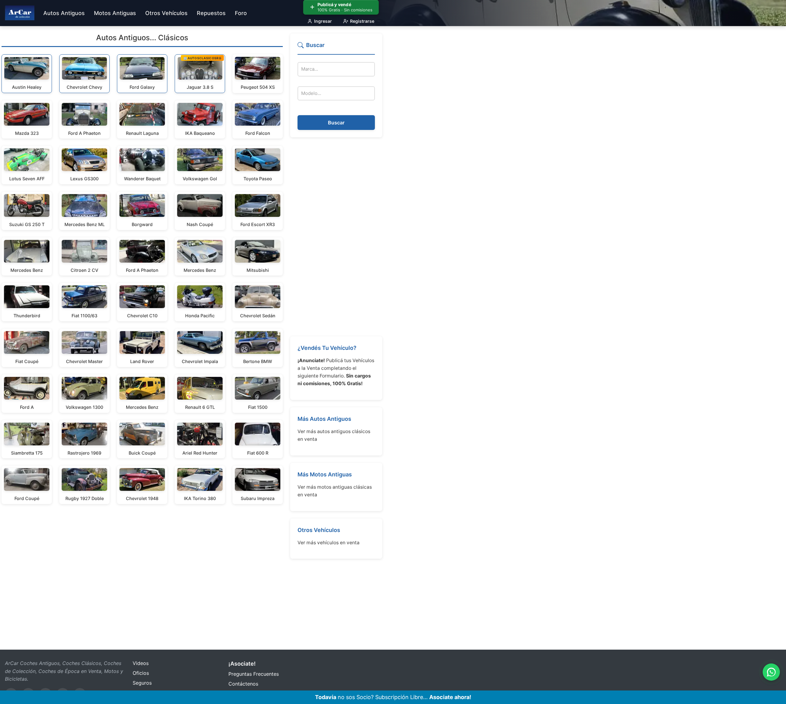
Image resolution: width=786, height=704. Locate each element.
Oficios (141, 673)
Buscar (336, 122)
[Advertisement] (336, 237)
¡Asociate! (242, 663)
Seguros (142, 683)
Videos (141, 663)
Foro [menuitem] (241, 13)
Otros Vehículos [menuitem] (166, 13)
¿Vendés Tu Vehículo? (327, 348)
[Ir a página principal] (19, 13)
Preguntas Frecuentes (253, 674)
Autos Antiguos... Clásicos (142, 37)
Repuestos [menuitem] (211, 13)
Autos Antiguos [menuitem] (64, 13)
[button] (336, 48)
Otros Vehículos (319, 530)
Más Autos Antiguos (324, 419)
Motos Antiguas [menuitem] (115, 13)
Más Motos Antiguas (325, 474)
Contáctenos (243, 684)
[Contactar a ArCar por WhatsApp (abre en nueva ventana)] (771, 672)
